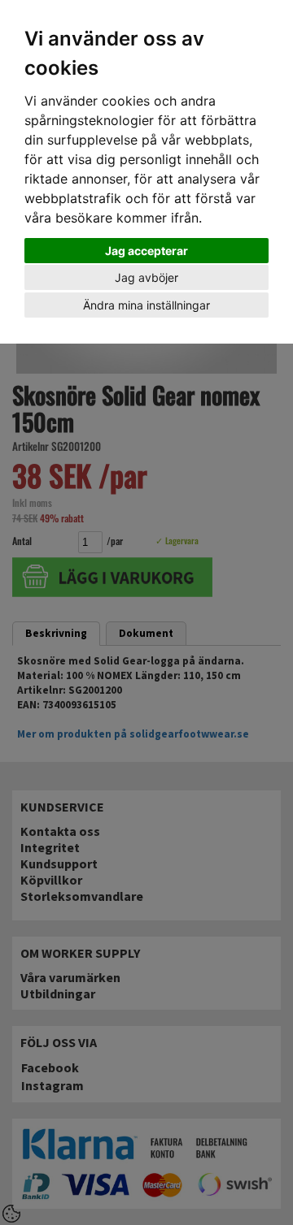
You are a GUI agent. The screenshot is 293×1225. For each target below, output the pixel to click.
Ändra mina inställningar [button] (146, 305)
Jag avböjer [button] (146, 277)
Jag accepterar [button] (146, 251)
